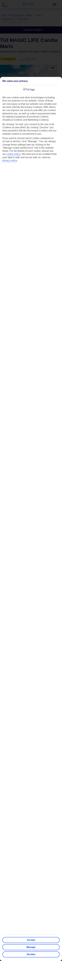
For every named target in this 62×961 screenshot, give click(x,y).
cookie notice (13, 154)
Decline (31, 954)
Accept (31, 940)
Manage (31, 947)
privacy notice (9, 160)
